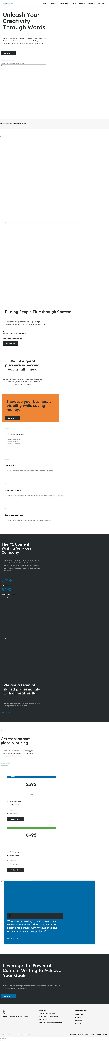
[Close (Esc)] (5, 1038)
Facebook (80, 1034)
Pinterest (98, 1034)
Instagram (73, 1034)
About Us (78, 1017)
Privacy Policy (79, 1024)
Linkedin (87, 1034)
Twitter (92, 1034)
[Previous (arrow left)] (0, 1040)
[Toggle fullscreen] (2, 1038)
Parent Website (79, 1014)
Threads (105, 1034)
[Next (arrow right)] (2, 1040)
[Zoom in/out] (0, 1038)
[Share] (3, 1038)
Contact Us (78, 1020)
